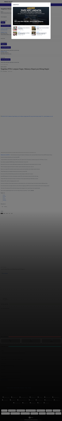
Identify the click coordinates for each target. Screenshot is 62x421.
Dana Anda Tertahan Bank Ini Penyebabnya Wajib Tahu (42, 33)
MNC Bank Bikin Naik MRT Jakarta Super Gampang (28, 21)
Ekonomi (15, 20)
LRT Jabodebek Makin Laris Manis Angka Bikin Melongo (24, 33)
